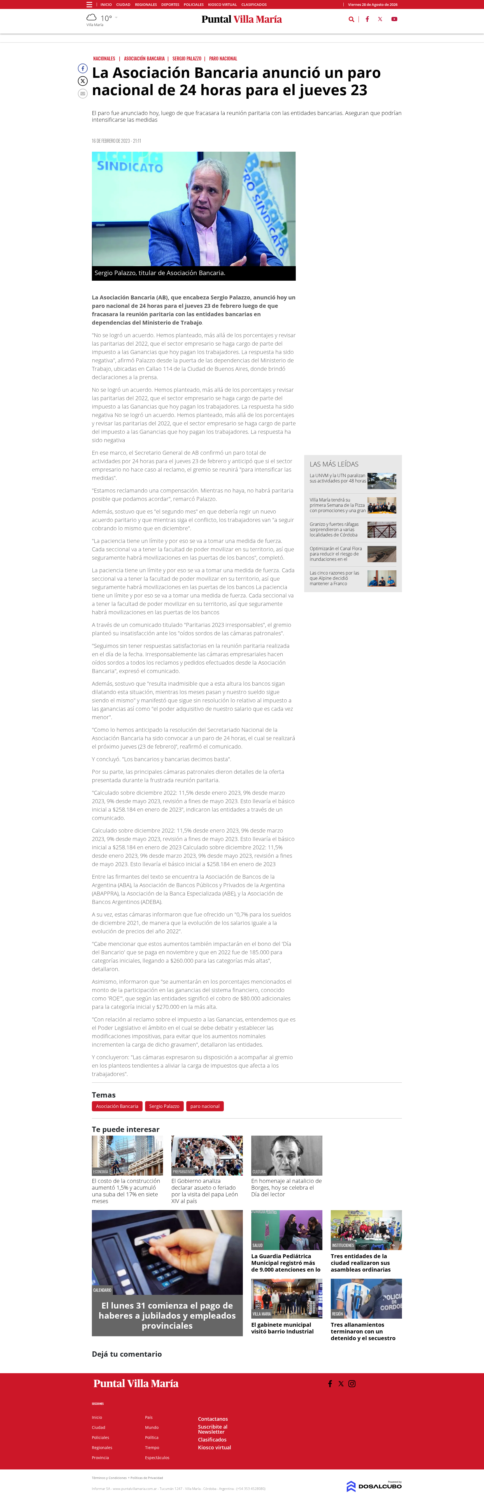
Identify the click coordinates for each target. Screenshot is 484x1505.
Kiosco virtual (222, 4)
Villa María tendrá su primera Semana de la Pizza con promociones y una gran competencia (338, 508)
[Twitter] (83, 81)
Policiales (194, 4)
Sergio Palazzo (164, 1106)
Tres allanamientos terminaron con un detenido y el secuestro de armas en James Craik (365, 1335)
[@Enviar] (83, 94)
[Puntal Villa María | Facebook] (367, 20)
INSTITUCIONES (343, 1245)
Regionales (146, 4)
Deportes (170, 4)
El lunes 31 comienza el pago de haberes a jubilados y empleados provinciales (167, 1315)
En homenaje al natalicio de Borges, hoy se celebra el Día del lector (286, 1187)
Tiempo (152, 1447)
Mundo (152, 1427)
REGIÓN (337, 1314)
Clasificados (254, 4)
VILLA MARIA (262, 1314)
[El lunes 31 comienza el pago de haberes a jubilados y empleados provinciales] (167, 1252)
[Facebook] (83, 68)
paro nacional (205, 1106)
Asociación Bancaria (117, 1106)
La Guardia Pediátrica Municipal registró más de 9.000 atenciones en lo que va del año (285, 1266)
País (149, 1417)
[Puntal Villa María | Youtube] (394, 20)
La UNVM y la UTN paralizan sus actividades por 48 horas (338, 478)
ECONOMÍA (100, 1172)
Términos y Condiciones (109, 1478)
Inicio (106, 4)
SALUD (257, 1245)
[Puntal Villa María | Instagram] (351, 1383)
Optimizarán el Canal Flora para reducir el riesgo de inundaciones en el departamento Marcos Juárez (336, 559)
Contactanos (213, 1418)
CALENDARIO (102, 1290)
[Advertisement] (353, 338)
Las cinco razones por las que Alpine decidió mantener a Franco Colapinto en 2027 (334, 581)
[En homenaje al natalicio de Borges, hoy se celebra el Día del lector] (286, 1174)
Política (152, 1437)
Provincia (100, 1457)
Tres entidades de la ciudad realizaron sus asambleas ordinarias (361, 1262)
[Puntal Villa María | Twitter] (380, 20)
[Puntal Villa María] (136, 1387)
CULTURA (259, 1172)
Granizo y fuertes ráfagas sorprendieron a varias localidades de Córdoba (334, 529)
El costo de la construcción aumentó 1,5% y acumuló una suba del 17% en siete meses (126, 1191)
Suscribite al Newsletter (212, 1429)
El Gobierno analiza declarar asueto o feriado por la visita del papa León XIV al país (204, 1191)
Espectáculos (157, 1457)
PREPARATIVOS (183, 1172)
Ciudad (123, 4)
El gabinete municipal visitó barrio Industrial (282, 1328)
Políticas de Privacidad (147, 1478)
